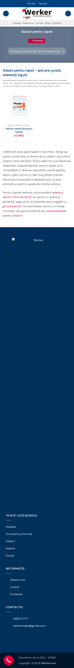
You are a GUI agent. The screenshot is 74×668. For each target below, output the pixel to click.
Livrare (39, 23)
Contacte (56, 23)
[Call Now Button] (8, 660)
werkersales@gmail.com (29, 625)
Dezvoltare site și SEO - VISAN (37, 657)
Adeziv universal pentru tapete (19, 130)
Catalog (17, 23)
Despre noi (28, 23)
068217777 (20, 618)
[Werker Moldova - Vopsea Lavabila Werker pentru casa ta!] (37, 13)
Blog (47, 23)
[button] (6, 14)
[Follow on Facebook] (7, 635)
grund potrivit (12, 206)
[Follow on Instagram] (12, 635)
